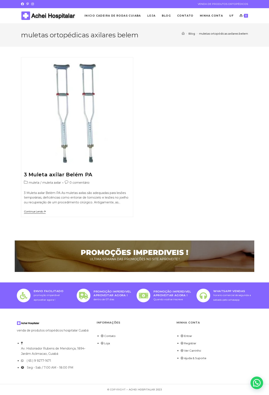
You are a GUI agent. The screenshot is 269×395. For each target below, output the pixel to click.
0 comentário (80, 183)
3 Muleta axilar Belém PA (58, 175)
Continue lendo (35, 211)
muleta (34, 183)
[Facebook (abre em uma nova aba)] (23, 4)
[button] (257, 383)
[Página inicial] (183, 33)
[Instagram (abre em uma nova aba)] (32, 4)
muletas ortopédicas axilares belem (223, 33)
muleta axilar (51, 183)
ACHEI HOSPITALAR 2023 (145, 389)
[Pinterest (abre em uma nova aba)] (27, 4)
